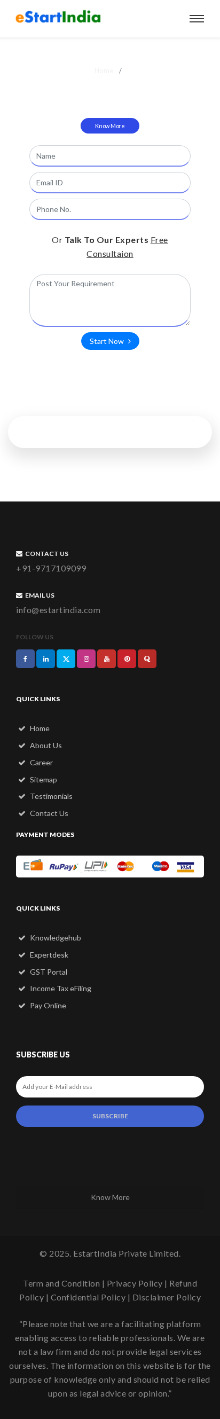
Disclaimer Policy (166, 1297)
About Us (45, 745)
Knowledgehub (54, 937)
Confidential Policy (88, 1297)
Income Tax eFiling (59, 988)
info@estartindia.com (58, 610)
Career (40, 762)
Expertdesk (48, 954)
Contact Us (48, 813)
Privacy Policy (135, 1283)
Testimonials (50, 796)
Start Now (107, 341)
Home (104, 70)
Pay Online (47, 1005)
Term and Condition (61, 1283)
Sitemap (42, 779)
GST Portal (47, 971)
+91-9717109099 (51, 568)
